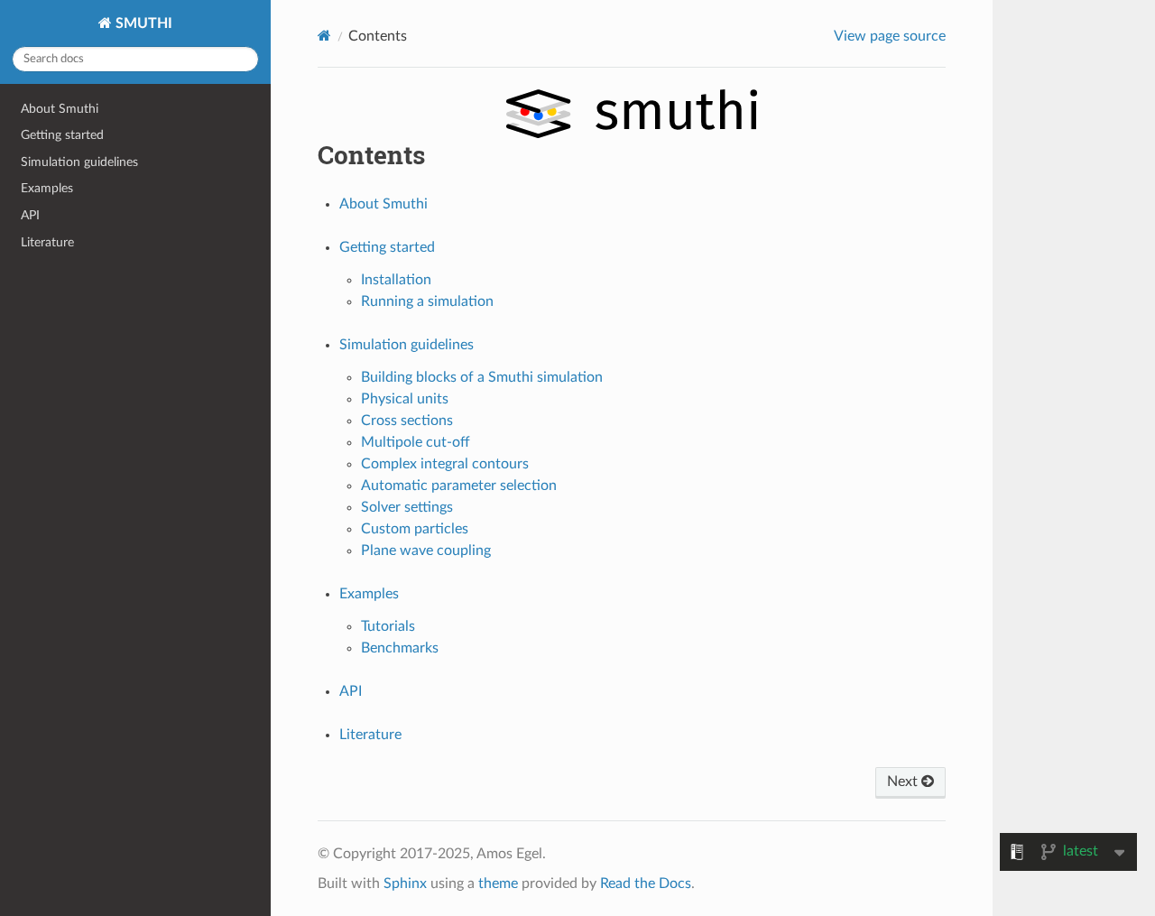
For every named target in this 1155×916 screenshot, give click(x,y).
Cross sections (407, 420)
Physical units (404, 399)
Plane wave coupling (426, 550)
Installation (396, 280)
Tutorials (388, 626)
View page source (890, 36)
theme (498, 883)
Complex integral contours (445, 464)
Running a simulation (427, 301)
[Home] (324, 35)
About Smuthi (59, 109)
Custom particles (414, 529)
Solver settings (407, 507)
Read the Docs (645, 883)
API (30, 215)
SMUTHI (142, 23)
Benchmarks (400, 648)
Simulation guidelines (79, 162)
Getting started (62, 135)
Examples (47, 188)
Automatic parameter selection (459, 485)
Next (904, 781)
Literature (47, 242)
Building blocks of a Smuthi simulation (482, 377)
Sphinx (405, 883)
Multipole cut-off (415, 442)
